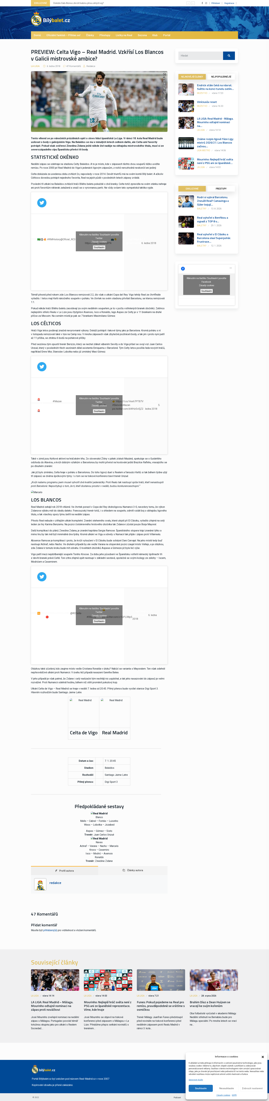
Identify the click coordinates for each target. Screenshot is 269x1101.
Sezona (142, 35)
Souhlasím (201, 1088)
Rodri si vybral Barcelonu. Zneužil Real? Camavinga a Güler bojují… (213, 201)
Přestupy (104, 35)
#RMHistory (54, 239)
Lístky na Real (124, 35)
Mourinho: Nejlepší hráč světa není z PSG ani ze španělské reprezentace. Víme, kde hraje (107, 1005)
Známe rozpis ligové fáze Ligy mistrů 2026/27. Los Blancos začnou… (215, 142)
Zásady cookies (223, 1095)
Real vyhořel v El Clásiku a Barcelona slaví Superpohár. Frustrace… (214, 238)
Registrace (229, 3)
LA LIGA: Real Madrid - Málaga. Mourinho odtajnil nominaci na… (215, 122)
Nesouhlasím (226, 1088)
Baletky (201, 208)
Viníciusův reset (207, 102)
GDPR (234, 1095)
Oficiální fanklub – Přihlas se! (63, 35)
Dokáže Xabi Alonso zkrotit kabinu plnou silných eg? (78, 3)
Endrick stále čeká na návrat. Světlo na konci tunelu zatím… (215, 87)
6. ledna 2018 (149, 243)
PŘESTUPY (221, 188)
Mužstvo (202, 93)
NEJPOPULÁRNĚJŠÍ (221, 77)
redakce (90, 66)
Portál (166, 35)
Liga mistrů (203, 150)
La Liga (35, 66)
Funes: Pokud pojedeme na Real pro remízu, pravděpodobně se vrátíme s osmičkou (161, 1005)
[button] (262, 1056)
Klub (155, 35)
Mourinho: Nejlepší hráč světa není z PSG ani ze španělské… (215, 161)
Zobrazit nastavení (252, 1088)
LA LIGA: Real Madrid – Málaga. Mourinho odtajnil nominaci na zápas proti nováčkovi (52, 1005)
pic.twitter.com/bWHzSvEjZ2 (127, 408)
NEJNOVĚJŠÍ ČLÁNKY (192, 77)
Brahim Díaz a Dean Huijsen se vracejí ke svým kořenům (210, 1004)
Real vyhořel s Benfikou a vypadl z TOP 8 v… (212, 219)
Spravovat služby (196, 1080)
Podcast (177, 1097)
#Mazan (57, 401)
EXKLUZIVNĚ (192, 188)
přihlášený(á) (50, 930)
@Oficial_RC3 (68, 239)
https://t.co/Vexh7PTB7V (129, 401)
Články (90, 35)
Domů (37, 35)
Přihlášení (215, 3)
